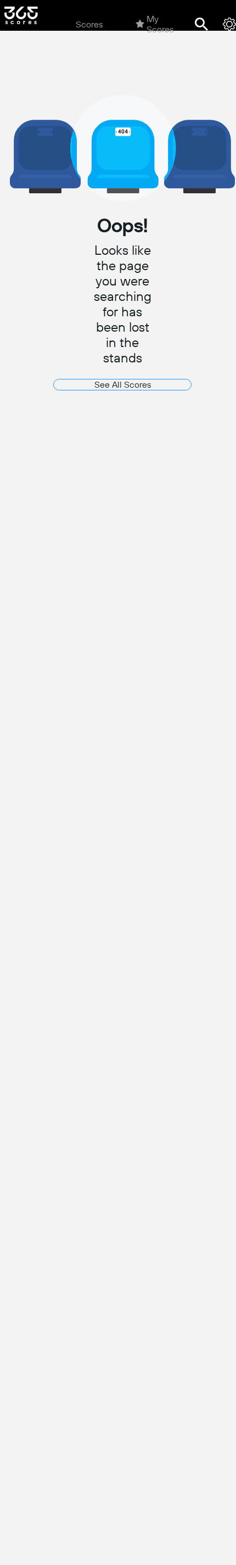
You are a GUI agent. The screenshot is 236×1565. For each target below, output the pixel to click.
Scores (89, 24)
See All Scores (122, 384)
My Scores (160, 24)
